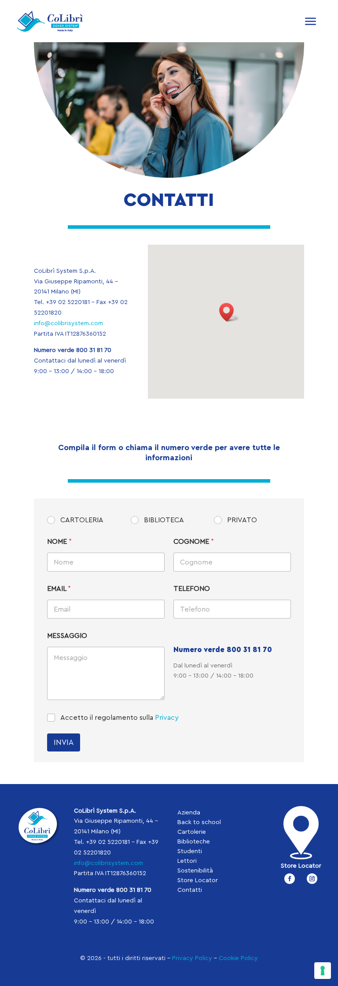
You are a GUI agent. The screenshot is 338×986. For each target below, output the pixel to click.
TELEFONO (191, 588)
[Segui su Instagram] (312, 878)
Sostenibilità (195, 871)
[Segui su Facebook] (289, 878)
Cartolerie (191, 832)
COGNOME (193, 541)
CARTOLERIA (81, 520)
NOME (59, 541)
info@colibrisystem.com (68, 323)
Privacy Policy (192, 958)
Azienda (188, 813)
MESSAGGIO (67, 635)
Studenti (189, 851)
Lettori (187, 861)
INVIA (63, 742)
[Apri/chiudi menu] (310, 21)
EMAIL (59, 588)
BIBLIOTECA (164, 520)
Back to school (199, 822)
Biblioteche (193, 842)
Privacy (167, 717)
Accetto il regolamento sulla (119, 717)
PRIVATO (242, 520)
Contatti (189, 890)
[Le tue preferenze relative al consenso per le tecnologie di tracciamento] (322, 970)
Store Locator (197, 880)
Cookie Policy (238, 958)
